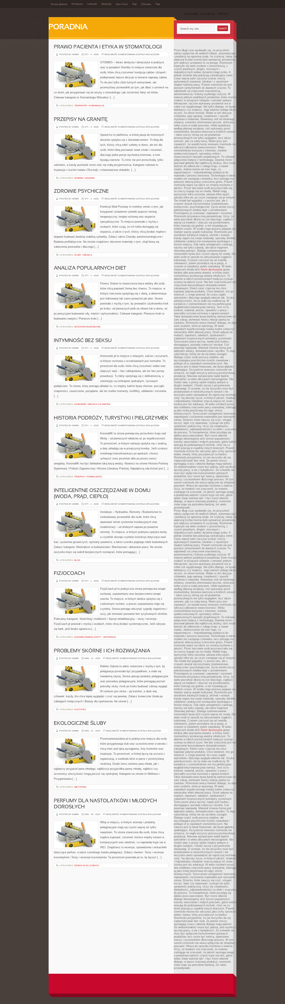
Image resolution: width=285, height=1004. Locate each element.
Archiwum (77, 4)
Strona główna (59, 4)
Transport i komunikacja (89, 105)
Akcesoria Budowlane (87, 327)
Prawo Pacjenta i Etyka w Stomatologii (108, 47)
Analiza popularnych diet (90, 268)
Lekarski (92, 4)
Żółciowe (146, 4)
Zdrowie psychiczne (81, 191)
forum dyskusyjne (211, 269)
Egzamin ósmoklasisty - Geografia (95, 637)
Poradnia (68, 27)
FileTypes (80, 709)
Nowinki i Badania (84, 178)
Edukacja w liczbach (86, 865)
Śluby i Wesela (83, 255)
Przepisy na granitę (81, 119)
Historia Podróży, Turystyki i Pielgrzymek (111, 418)
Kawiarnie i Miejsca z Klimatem (92, 404)
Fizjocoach (69, 573)
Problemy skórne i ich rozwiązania (102, 651)
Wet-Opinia (80, 787)
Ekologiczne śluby (80, 723)
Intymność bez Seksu (83, 340)
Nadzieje (106, 4)
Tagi (134, 4)
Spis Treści (122, 4)
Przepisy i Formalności (88, 476)
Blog (77, 560)
